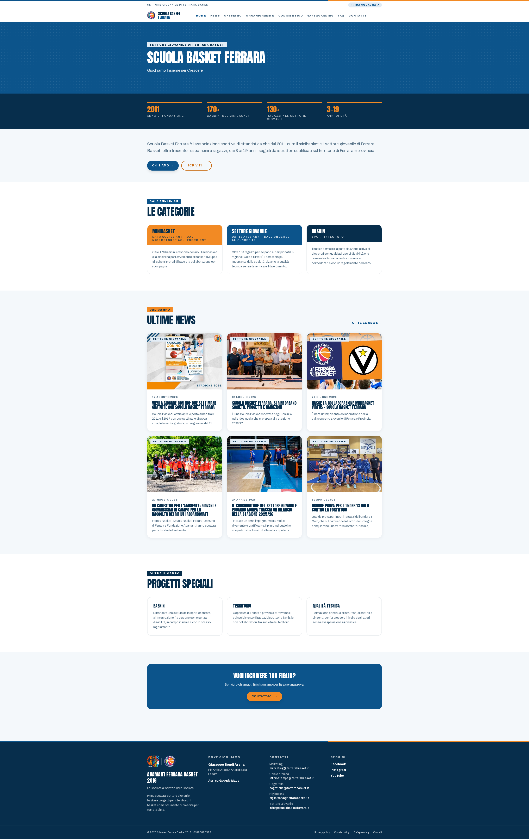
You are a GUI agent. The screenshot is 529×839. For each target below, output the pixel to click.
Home (201, 15)
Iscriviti (196, 165)
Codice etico (290, 15)
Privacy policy (322, 832)
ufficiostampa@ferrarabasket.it (291, 778)
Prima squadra (365, 5)
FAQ (341, 15)
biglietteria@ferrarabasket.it (289, 798)
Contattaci (265, 696)
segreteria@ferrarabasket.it (289, 788)
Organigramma (260, 15)
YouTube (337, 775)
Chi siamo (233, 15)
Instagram (338, 769)
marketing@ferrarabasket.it (289, 768)
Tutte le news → (366, 322)
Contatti (357, 15)
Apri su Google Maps (223, 780)
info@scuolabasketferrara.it (289, 807)
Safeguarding (320, 15)
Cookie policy (341, 832)
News (215, 15)
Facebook (338, 764)
